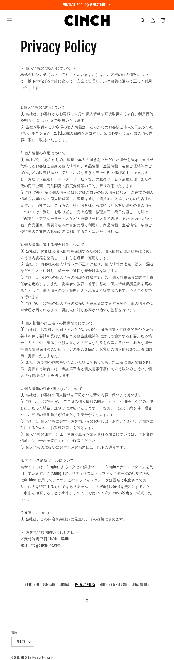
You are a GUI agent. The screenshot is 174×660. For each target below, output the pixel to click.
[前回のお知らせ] (9, 5)
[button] (9, 20)
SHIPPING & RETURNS (114, 584)
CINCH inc (26, 657)
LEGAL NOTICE (140, 584)
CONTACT (65, 584)
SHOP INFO (32, 584)
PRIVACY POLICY (85, 584)
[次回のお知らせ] (165, 5)
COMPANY (49, 584)
